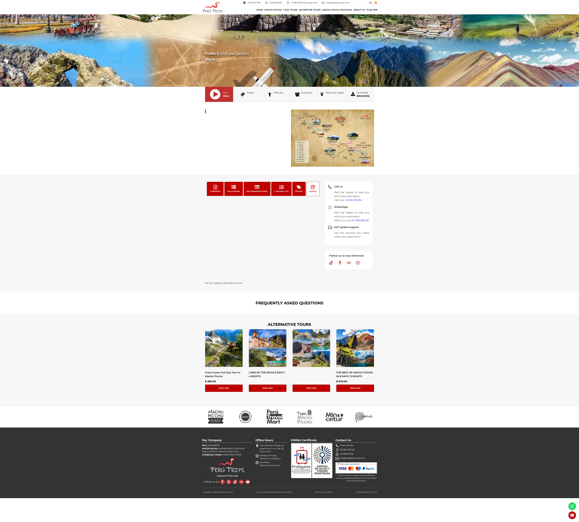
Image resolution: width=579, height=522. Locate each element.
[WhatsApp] (572, 506)
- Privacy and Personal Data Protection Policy (273, 492)
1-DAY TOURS (290, 9)
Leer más (223, 388)
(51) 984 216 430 (347, 450)
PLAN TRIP (372, 9)
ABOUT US (359, 9)
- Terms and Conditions (323, 492)
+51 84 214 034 (346, 445)
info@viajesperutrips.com (352, 458)
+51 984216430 (360, 220)
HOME (259, 9)
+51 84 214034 (353, 200)
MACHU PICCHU (273, 9)
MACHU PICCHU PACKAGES (337, 9)
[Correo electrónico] (572, 515)
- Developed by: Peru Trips (366, 492)
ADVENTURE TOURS (310, 9)
